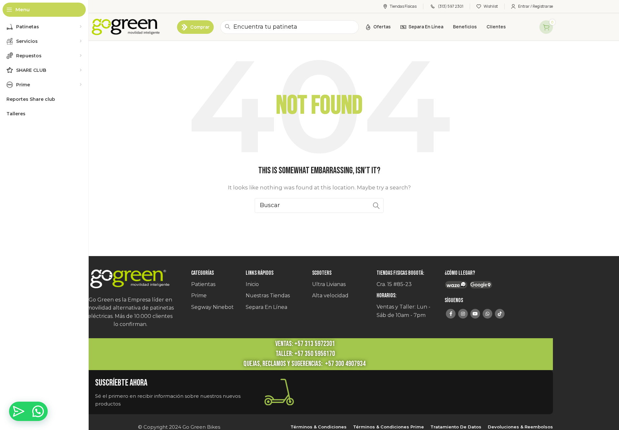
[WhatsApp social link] (487, 314)
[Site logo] (124, 27)
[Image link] (130, 279)
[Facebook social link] (451, 314)
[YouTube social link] (475, 314)
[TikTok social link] (500, 314)
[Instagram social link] (463, 314)
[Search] (376, 205)
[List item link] (215, 284)
